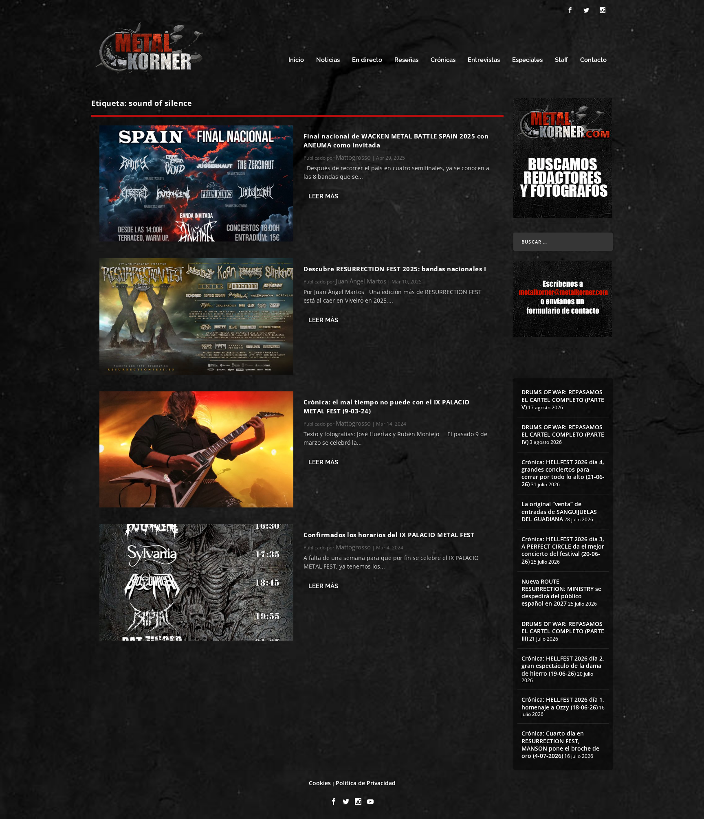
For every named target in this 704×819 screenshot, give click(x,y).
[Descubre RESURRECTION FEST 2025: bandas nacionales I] (196, 316)
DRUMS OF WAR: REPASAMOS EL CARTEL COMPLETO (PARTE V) (562, 399)
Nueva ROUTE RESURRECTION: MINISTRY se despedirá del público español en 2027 (561, 592)
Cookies (320, 783)
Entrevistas (484, 60)
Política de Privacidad (366, 783)
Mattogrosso (353, 157)
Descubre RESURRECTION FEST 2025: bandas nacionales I (395, 269)
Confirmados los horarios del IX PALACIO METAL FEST (389, 535)
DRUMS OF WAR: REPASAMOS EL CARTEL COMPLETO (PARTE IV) (562, 434)
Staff (561, 60)
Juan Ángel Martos (361, 281)
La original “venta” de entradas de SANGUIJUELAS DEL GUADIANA (559, 511)
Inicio (296, 60)
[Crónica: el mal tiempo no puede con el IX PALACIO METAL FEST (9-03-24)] (196, 449)
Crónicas (443, 60)
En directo (367, 60)
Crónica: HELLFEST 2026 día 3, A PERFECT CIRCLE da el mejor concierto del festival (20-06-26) (562, 550)
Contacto (593, 60)
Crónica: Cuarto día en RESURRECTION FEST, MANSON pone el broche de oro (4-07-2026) (560, 744)
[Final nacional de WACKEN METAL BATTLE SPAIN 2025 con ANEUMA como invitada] (196, 183)
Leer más (323, 196)
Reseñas (406, 60)
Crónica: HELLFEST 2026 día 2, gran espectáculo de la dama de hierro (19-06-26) (562, 665)
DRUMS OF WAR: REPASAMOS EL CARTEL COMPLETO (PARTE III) (562, 631)
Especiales (527, 60)
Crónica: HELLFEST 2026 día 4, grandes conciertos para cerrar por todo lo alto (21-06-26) (563, 473)
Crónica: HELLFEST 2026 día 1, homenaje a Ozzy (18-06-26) (562, 703)
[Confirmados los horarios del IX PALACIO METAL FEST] (196, 582)
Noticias (328, 60)
